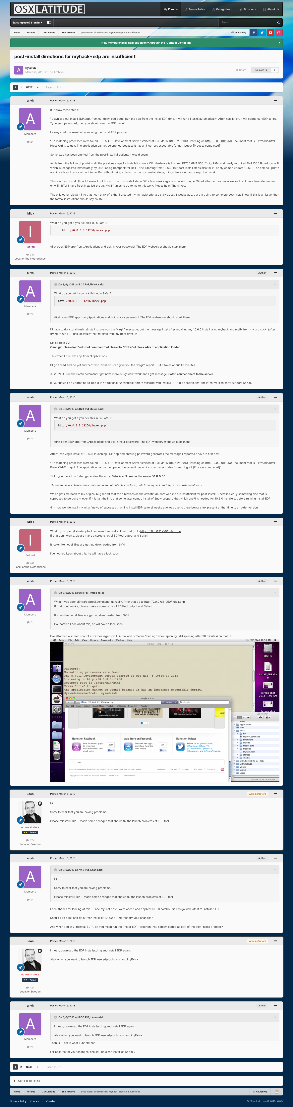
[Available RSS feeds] (276, 1091)
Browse (248, 9)
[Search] (278, 22)
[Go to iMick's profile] (30, 232)
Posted (62, 100)
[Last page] (37, 87)
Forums (173, 9)
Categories (223, 9)
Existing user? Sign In (27, 22)
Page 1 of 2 (52, 87)
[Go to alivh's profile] (18, 70)
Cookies (50, 1101)
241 (31, 254)
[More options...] (275, 100)
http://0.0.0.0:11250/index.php (160, 531)
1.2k (31, 840)
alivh (32, 68)
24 (31, 141)
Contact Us (36, 1101)
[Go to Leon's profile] (30, 812)
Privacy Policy (18, 1101)
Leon (30, 793)
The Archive (56, 72)
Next (29, 87)
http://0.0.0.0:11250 (218, 141)
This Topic (263, 22)
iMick (30, 213)
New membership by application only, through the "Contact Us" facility (146, 42)
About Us (273, 9)
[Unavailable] (165, 709)
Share (242, 70)
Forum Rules (196, 9)
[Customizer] (49, 22)
